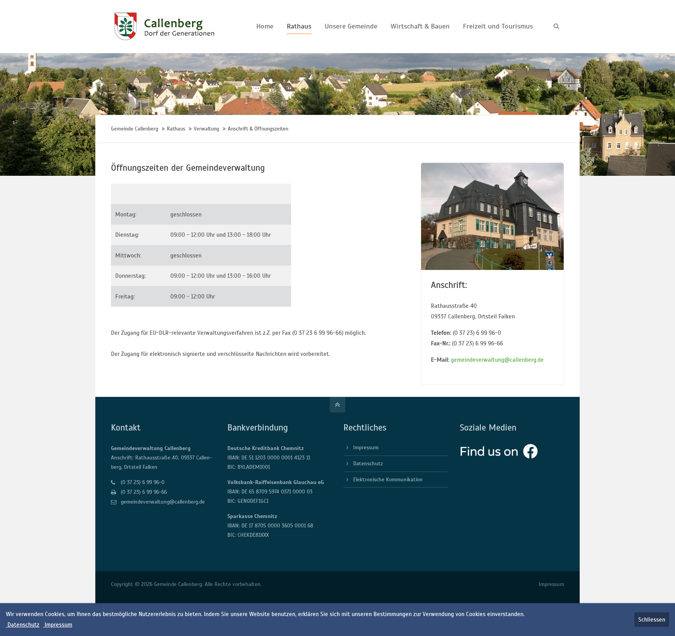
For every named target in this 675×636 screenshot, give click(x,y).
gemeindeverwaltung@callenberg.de (497, 359)
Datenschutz (368, 463)
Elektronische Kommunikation (388, 479)
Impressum (366, 447)
